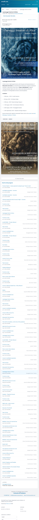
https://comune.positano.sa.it (29, 495)
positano (10, 119)
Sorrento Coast (23, 511)
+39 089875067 (6, 495)
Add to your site (35, 4)
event (30, 113)
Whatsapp (4, 115)
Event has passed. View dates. (9, 15)
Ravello (21, 509)
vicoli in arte (5, 119)
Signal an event (27, 4)
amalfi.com (4, 1)
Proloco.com (8, 503)
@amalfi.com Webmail (5, 509)
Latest (8, 4)
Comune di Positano (18, 13)
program (7, 182)
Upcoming (3, 4)
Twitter (14, 115)
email (34, 113)
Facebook (9, 115)
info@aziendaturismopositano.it (16, 495)
